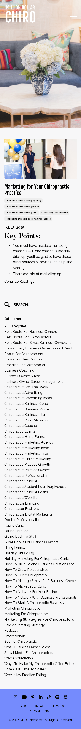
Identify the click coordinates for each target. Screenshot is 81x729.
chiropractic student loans (26, 492)
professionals (15, 636)
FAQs (22, 706)
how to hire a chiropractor (26, 575)
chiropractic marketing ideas (22, 206)
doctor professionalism (23, 520)
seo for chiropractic (20, 641)
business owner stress (22, 376)
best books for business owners (30, 332)
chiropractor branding (21, 503)
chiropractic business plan (25, 415)
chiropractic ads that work (26, 387)
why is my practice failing (25, 675)
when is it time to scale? (25, 669)
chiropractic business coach (27, 404)
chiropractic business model (26, 409)
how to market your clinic (25, 586)
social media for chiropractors (28, 653)
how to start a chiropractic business (34, 603)
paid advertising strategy (24, 625)
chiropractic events (19, 431)
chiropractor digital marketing (28, 514)
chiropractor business (21, 509)
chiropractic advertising (23, 393)
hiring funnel (14, 547)
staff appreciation (18, 658)
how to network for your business (32, 592)
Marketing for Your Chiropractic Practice (36, 190)
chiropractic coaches (21, 426)
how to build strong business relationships (39, 564)
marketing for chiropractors (26, 614)
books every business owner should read (38, 348)
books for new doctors (23, 359)
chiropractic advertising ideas (28, 398)
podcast (11, 630)
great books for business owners (31, 542)
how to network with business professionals (40, 597)
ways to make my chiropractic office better (39, 664)
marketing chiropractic (54, 212)
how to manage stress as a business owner (40, 581)
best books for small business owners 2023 (40, 343)
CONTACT (39, 706)
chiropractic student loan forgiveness (35, 487)
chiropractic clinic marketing (26, 420)
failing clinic (14, 525)
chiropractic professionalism (27, 476)
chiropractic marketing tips (22, 212)
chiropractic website (20, 498)
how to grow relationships (26, 570)
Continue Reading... (19, 281)
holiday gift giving (19, 553)
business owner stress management (33, 382)
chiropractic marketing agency (23, 200)
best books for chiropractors (27, 337)
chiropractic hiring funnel (24, 437)
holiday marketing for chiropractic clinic (36, 559)
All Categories (15, 326)
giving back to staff (20, 536)
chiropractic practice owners (27, 470)
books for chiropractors (23, 354)
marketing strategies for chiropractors (28, 219)
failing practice (16, 531)
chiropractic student (20, 481)
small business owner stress (27, 647)
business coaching (19, 370)
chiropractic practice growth (27, 464)
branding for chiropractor (24, 365)
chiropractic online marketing (27, 459)
